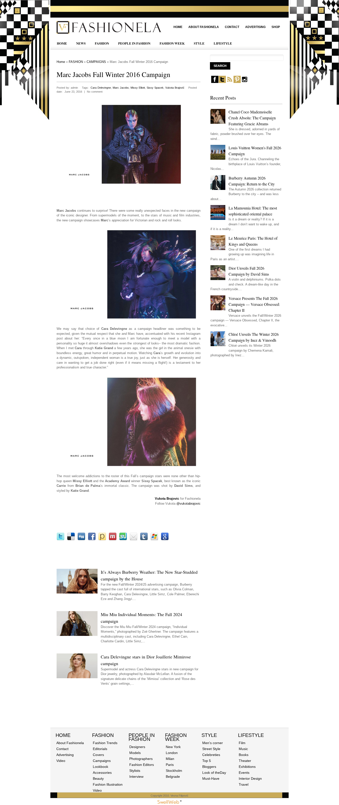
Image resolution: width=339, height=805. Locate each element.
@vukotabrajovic (188, 503)
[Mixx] (113, 539)
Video (60, 761)
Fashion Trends (105, 743)
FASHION (102, 43)
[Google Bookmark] (165, 539)
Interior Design (250, 778)
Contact (232, 27)
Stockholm (174, 771)
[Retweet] (61, 539)
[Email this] (133, 539)
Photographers (141, 759)
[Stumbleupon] (123, 539)
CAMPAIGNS (96, 62)
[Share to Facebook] (92, 539)
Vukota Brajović (174, 87)
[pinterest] (237, 82)
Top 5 (206, 761)
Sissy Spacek (155, 87)
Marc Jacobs (121, 87)
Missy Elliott (138, 87)
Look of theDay (214, 773)
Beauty (98, 778)
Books (243, 755)
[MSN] (154, 539)
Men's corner (212, 743)
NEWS (81, 43)
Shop (275, 27)
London (172, 753)
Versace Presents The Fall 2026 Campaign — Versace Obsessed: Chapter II (254, 304)
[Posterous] (102, 539)
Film (242, 743)
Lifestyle (251, 735)
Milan (170, 759)
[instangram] (244, 82)
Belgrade (173, 777)
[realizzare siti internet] (169, 802)
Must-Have (210, 778)
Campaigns (102, 761)
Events (244, 773)
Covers (98, 755)
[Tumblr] (144, 539)
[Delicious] (71, 539)
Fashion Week (176, 737)
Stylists (134, 771)
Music (243, 749)
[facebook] (214, 82)
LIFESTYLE (223, 43)
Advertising (255, 27)
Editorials (100, 749)
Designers (137, 747)
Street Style (211, 749)
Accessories (102, 773)
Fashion (103, 735)
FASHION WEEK (172, 43)
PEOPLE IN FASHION (134, 43)
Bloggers (209, 767)
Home (177, 27)
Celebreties (211, 755)
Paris (170, 765)
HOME (62, 43)
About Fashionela (203, 27)
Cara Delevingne (101, 87)
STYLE (199, 43)
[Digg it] (81, 539)
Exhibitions (247, 767)
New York (173, 747)
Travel (243, 784)
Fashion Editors (141, 765)
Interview (136, 777)
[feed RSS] (229, 82)
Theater (245, 761)
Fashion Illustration (108, 784)
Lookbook (100, 767)
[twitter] (222, 82)
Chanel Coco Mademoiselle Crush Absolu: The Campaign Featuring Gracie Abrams (252, 117)
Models (135, 753)
